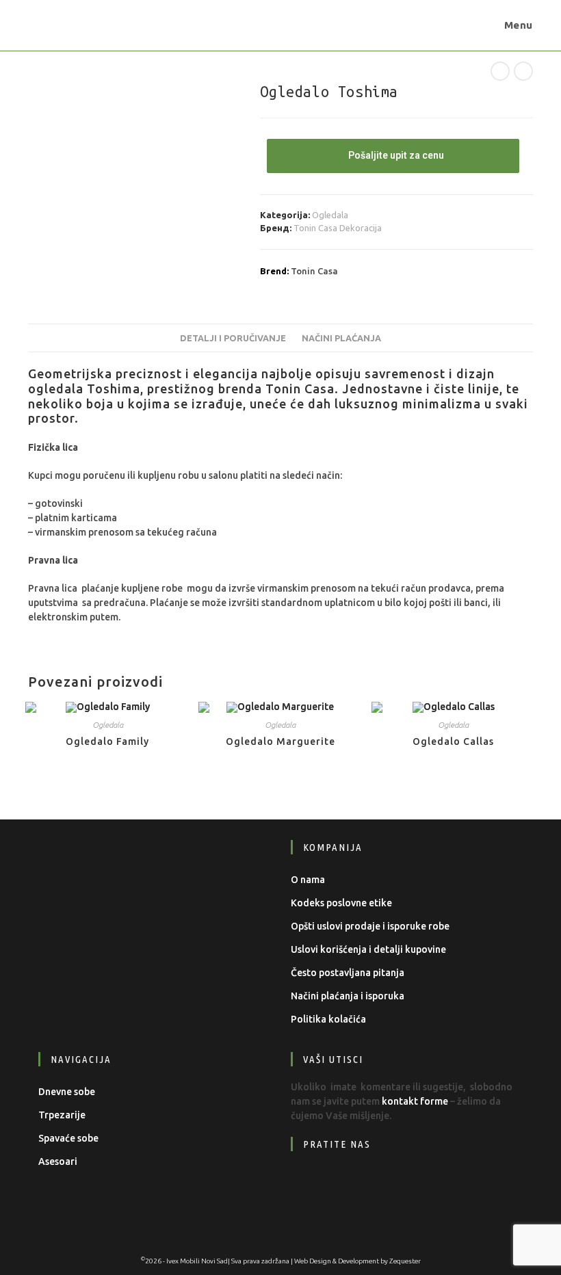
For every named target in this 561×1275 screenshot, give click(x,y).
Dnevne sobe (66, 1091)
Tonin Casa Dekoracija (337, 228)
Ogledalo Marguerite (280, 741)
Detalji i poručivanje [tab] (233, 338)
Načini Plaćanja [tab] (341, 338)
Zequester (405, 1261)
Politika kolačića (328, 1019)
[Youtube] (395, 1186)
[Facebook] (311, 1186)
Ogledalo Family (107, 741)
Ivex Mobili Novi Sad (197, 1261)
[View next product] (523, 71)
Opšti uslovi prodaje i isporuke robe (370, 926)
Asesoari (57, 1161)
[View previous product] (500, 71)
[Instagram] (353, 1186)
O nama (308, 879)
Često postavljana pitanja (347, 972)
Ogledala (330, 215)
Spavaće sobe (68, 1138)
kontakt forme (415, 1101)
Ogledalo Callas (453, 741)
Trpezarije (62, 1114)
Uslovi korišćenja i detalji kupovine (368, 949)
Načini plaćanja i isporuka (347, 995)
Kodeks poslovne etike (341, 902)
